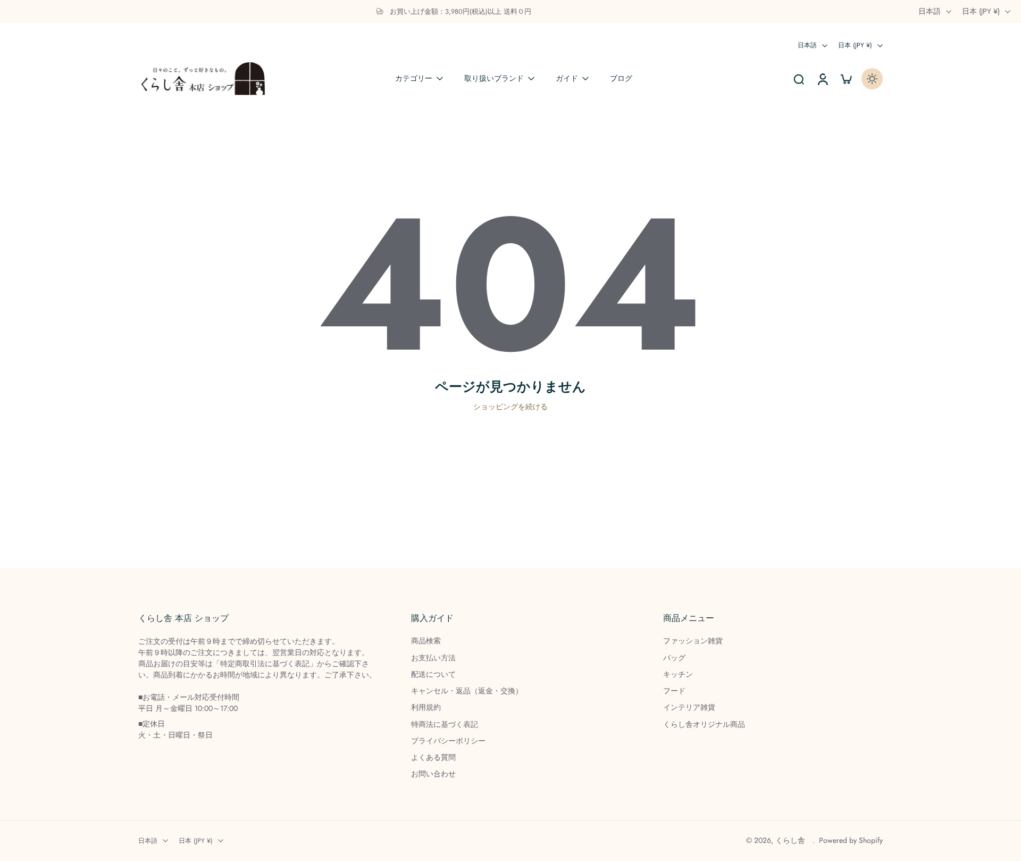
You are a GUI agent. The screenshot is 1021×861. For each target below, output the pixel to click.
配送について (433, 674)
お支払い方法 (433, 658)
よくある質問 (433, 757)
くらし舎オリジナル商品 (704, 724)
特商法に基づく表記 (444, 724)
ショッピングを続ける (510, 406)
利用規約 (426, 707)
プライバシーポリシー (448, 741)
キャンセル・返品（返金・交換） (467, 691)
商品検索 (426, 641)
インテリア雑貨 (689, 707)
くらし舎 (794, 840)
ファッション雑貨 (693, 641)
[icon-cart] (845, 78)
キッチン (678, 674)
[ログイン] (822, 79)
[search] (798, 78)
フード (674, 691)
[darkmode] (872, 78)
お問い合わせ (433, 774)
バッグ (674, 658)
